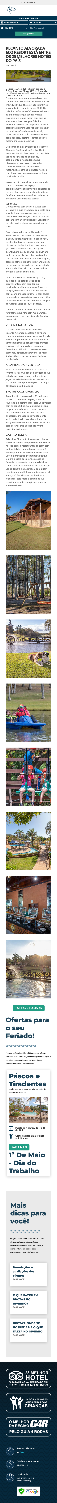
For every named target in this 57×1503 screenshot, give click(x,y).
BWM (22, 1452)
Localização (22, 1474)
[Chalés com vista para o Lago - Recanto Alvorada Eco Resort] (28, 550)
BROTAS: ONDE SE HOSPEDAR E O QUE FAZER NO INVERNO (28, 1327)
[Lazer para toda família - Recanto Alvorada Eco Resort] (28, 742)
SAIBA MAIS (19, 1147)
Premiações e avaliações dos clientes (23, 1271)
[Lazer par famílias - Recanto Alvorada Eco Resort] (28, 614)
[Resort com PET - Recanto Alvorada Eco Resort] (28, 678)
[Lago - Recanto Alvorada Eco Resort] (28, 998)
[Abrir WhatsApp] (50, 1496)
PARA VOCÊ (11, 65)
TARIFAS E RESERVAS (28, 1008)
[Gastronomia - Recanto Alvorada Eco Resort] (28, 934)
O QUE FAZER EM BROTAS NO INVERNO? (25, 1299)
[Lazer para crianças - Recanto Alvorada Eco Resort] (28, 806)
